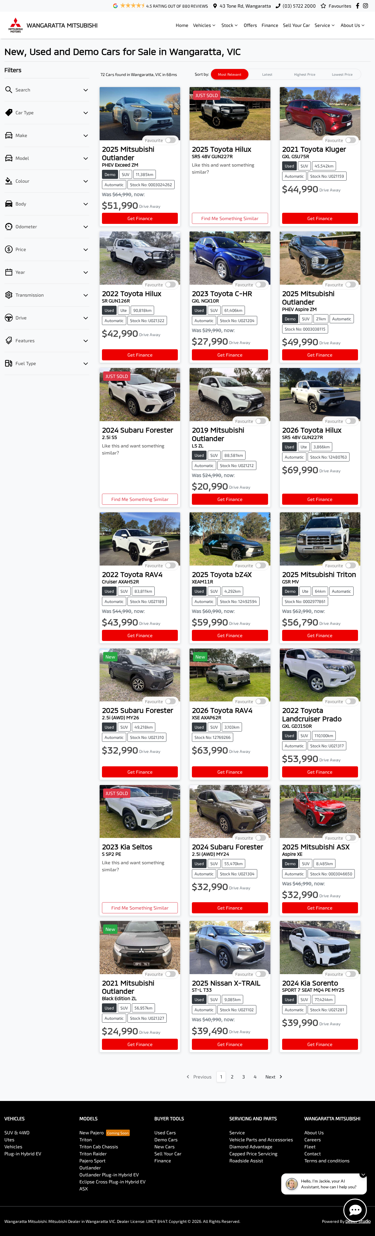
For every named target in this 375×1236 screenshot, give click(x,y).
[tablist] (286, 74)
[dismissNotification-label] (363, 1174)
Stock (227, 25)
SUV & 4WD (17, 1132)
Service (322, 25)
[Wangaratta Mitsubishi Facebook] (359, 5)
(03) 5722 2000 (299, 5)
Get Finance (140, 218)
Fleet (310, 1146)
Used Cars (165, 1132)
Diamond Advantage (250, 1146)
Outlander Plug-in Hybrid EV (109, 1174)
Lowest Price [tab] (342, 74)
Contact (312, 1153)
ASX (83, 1188)
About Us (350, 25)
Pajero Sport (92, 1160)
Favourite (154, 140)
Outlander (90, 1167)
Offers (250, 25)
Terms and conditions (327, 1160)
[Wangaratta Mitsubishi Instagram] (367, 5)
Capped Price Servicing (253, 1153)
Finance (270, 25)
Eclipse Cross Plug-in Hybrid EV (112, 1181)
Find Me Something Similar (229, 218)
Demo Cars (166, 1139)
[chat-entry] (355, 1210)
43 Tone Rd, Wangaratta (245, 5)
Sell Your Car (296, 25)
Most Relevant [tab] (229, 74)
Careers (312, 1139)
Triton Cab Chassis (98, 1146)
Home (182, 25)
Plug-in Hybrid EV (22, 1153)
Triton (85, 1139)
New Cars (164, 1146)
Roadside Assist (246, 1160)
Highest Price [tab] (304, 74)
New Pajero (91, 1132)
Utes (9, 1139)
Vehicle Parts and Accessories (261, 1139)
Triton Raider (93, 1153)
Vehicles (202, 25)
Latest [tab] (267, 74)
